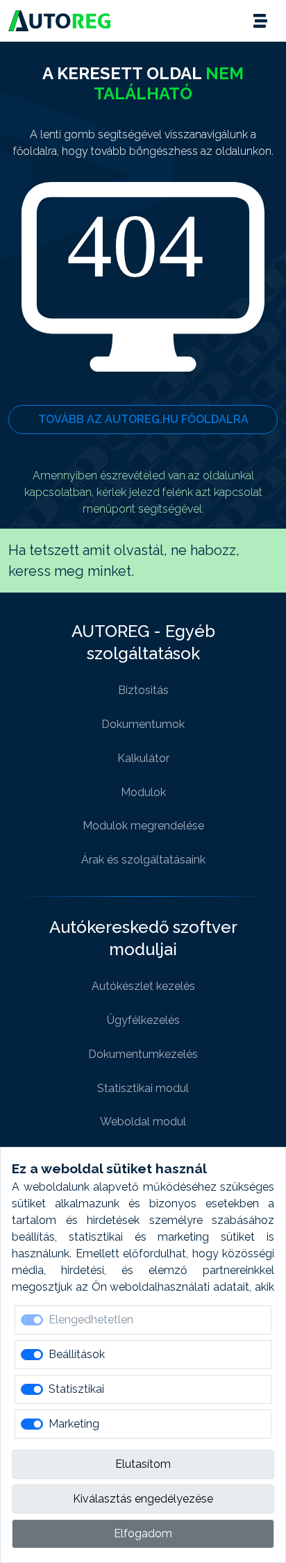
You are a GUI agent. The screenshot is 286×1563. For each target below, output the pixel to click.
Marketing (74, 1423)
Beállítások (77, 1354)
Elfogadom (143, 1533)
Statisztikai (76, 1389)
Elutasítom (143, 1464)
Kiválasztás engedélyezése (143, 1498)
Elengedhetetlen (91, 1319)
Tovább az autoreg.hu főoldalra (143, 419)
